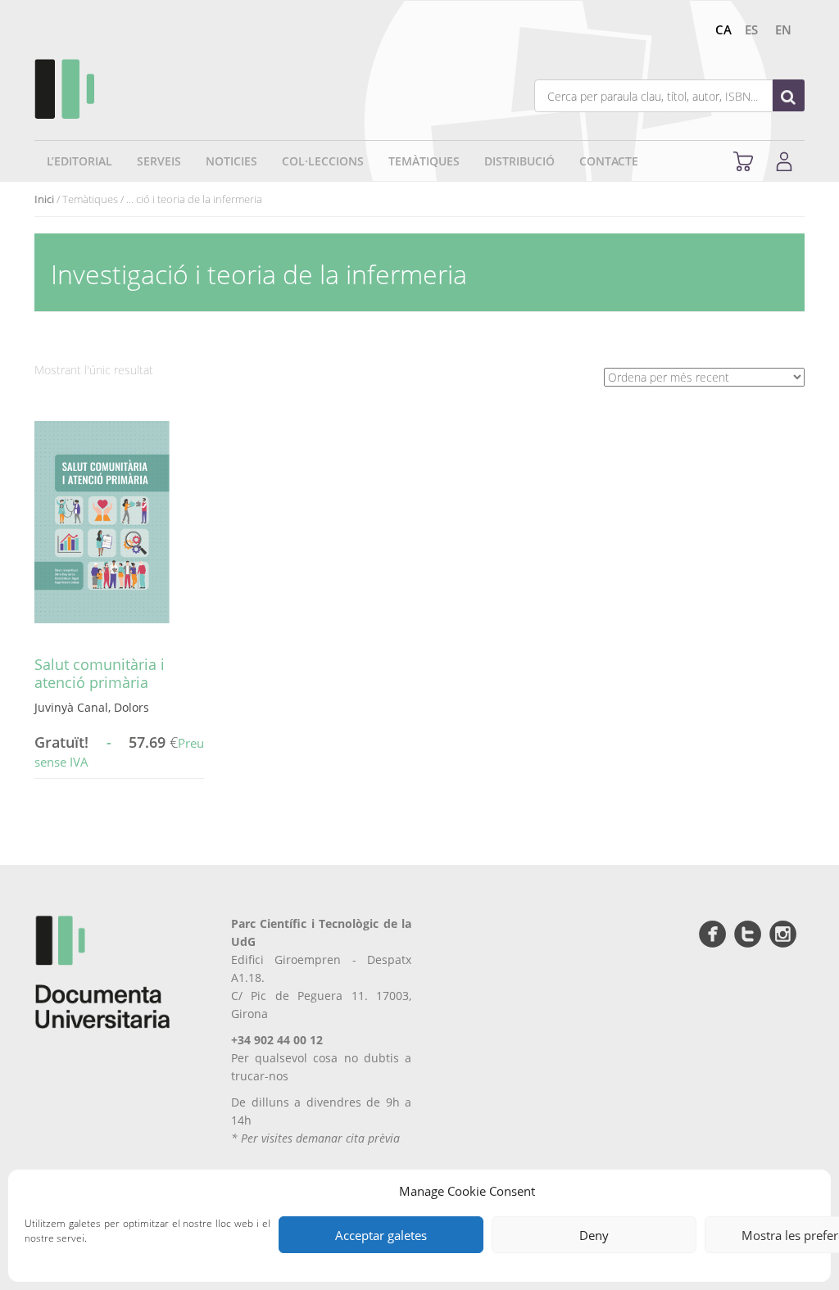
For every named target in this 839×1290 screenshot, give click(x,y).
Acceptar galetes (381, 1235)
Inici (44, 199)
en (783, 29)
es (751, 29)
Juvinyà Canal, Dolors (91, 707)
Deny (594, 1235)
